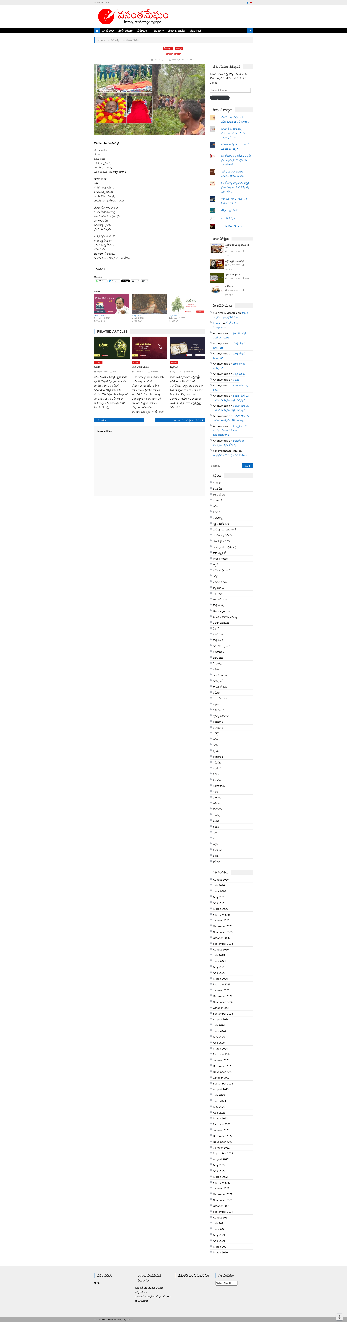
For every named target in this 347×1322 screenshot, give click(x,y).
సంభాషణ (217, 850)
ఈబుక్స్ (216, 821)
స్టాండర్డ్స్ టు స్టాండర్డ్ (232, 274)
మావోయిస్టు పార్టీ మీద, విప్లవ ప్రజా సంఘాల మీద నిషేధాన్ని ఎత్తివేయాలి (235, 187)
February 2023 (221, 1124)
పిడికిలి (97, 367)
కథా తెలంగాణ (220, 675)
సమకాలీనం (218, 652)
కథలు (216, 506)
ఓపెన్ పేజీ (218, 634)
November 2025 (222, 932)
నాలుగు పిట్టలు (228, 218)
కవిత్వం (179, 48)
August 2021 (221, 1217)
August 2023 (221, 1089)
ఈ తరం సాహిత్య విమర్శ (225, 617)
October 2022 (221, 1147)
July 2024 (219, 1025)
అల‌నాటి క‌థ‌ (219, 494)
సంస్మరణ (217, 593)
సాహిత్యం (142, 30)
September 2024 (223, 1013)
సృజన (216, 751)
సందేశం (217, 780)
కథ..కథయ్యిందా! (221, 646)
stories (217, 797)
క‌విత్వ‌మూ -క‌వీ (137, 315)
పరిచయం (218, 512)
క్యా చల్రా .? (218, 587)
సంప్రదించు (196, 30)
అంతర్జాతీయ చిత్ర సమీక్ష (224, 547)
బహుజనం (218, 727)
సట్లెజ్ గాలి (173, 315)
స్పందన (216, 832)
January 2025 (221, 990)
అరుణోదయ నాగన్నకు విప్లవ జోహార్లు (229, 443)
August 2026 (221, 879)
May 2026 (219, 897)
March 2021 (220, 1246)
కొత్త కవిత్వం (219, 605)
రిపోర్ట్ (216, 733)
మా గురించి (108, 30)
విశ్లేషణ (216, 692)
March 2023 (220, 1118)
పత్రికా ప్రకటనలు (177, 30)
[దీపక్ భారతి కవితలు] (150, 348)
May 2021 (219, 1235)
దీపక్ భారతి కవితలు (140, 367)
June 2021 (219, 1229)
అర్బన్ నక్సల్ (239, 373)
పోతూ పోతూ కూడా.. (101, 315)
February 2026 (221, 914)
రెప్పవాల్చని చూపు (234, 210)
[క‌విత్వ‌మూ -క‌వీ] (149, 304)
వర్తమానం (218, 768)
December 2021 (222, 1194)
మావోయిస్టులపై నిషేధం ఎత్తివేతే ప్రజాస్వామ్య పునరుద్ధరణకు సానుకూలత (236, 160)
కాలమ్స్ (216, 815)
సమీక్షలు (217, 762)
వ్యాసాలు (217, 704)
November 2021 (222, 1200)
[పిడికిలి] (112, 348)
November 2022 (222, 1141)
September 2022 (223, 1153)
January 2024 (221, 1060)
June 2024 (219, 1031)
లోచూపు (217, 483)
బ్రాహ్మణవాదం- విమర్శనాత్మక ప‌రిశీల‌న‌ (187, 420)
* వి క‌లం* (218, 710)
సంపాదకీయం (125, 30)
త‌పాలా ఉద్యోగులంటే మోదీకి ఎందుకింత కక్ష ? (235, 146)
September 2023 (223, 1083)
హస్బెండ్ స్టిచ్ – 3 (221, 570)
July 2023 (219, 1095)
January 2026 (221, 920)
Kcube (217, 323)
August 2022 (221, 1159)
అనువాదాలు (219, 786)
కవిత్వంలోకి (218, 681)
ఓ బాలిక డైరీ (102, 420)
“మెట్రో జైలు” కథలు (222, 541)
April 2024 (219, 1042)
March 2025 (220, 978)
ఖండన (216, 826)
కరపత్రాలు (218, 803)
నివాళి (216, 791)
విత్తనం (236, 379)
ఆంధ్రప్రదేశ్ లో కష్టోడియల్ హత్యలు (230, 455)
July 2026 (219, 885)
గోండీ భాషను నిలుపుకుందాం (226, 325)
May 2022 (219, 1165)
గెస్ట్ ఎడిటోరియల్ (221, 523)
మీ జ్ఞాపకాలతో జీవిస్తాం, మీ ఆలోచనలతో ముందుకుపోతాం (230, 430)
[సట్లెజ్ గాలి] (186, 304)
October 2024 (221, 1007)
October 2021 (221, 1206)
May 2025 (219, 967)
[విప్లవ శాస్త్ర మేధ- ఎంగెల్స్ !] (217, 264)
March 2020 (220, 1252)
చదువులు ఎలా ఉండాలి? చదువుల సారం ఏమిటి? (233, 173)
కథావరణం (218, 657)
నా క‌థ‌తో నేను (220, 687)
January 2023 (221, 1130)
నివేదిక (216, 774)
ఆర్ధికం (216, 564)
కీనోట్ (216, 628)
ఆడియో (216, 861)
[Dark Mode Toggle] (339, 1315)
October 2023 (221, 1077)
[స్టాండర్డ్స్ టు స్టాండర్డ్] (217, 278)
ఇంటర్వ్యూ (218, 518)
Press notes (220, 558)
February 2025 (221, 984)
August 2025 (221, 949)
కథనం (216, 739)
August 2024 (221, 1019)
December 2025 (222, 926)
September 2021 (223, 1211)
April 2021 (219, 1241)
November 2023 (222, 1072)
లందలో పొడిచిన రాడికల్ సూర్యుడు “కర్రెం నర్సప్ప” (231, 398)
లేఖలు (216, 855)
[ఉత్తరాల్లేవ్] (187, 348)
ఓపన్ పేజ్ (218, 488)
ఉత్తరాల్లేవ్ (174, 367)
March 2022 (220, 1176)
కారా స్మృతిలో (219, 553)
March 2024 (220, 1048)
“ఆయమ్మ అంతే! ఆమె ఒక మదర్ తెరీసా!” (234, 201)
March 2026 (220, 908)
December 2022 (222, 1136)
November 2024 (222, 1002)
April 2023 (219, 1112)
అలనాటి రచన (220, 599)
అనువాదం (218, 756)
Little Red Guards (232, 226)
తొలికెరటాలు (219, 809)
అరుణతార (218, 721)
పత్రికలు (158, 30)
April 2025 (219, 973)
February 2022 (221, 1182)
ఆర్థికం (216, 844)
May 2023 (219, 1107)
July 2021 (219, 1223)
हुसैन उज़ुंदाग (229, 294)
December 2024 (222, 996)
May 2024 (219, 1037)
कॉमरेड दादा (229, 286)
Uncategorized (222, 611)
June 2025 (219, 961)
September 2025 (223, 943)
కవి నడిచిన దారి (221, 698)
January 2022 (221, 1188)
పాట (215, 838)
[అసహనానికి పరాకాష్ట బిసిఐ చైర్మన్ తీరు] (217, 248)
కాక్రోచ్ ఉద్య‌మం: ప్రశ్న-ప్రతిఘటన (230, 315)
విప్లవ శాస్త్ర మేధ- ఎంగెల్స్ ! (234, 261)
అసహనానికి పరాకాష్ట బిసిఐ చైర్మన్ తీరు (237, 246)
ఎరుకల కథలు (220, 582)
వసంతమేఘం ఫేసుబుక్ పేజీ (194, 1275)
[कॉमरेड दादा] (217, 289)
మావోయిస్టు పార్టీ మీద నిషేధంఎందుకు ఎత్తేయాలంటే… (237, 119)
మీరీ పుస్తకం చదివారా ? (224, 529)
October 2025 (221, 938)
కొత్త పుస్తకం (219, 640)
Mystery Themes (126, 1319)
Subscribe (220, 98)
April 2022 (219, 1171)
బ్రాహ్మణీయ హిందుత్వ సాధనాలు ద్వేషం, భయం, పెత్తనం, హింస (234, 133)
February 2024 (221, 1054)
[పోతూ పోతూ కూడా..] (111, 304)
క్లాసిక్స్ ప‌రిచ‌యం (221, 716)
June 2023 (219, 1101)
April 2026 (219, 903)
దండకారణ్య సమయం (223, 535)
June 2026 (219, 891)
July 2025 (219, 955)
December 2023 (222, 1066)
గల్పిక (215, 576)
